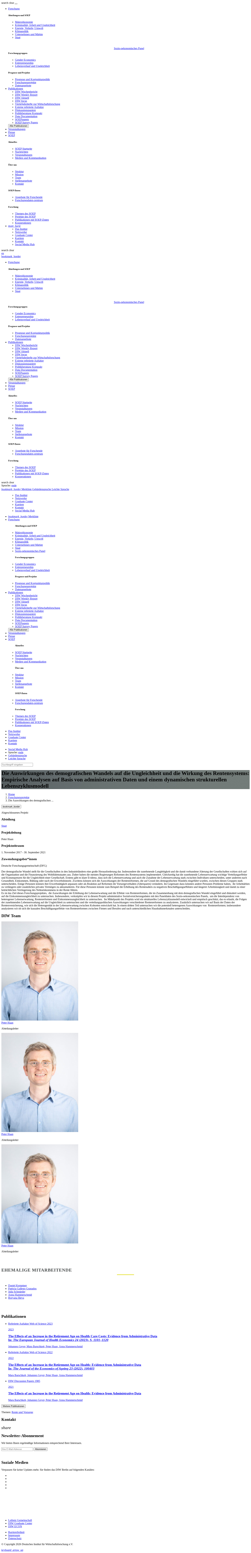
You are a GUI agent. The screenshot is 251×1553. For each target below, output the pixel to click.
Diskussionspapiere (25, 110)
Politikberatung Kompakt (28, 113)
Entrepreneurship (24, 62)
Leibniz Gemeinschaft (20, 1520)
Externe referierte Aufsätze (29, 107)
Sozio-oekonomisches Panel (129, 48)
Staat (17, 37)
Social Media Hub (25, 244)
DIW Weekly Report (26, 94)
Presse (11, 132)
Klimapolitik (22, 31)
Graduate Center (24, 235)
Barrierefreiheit (16, 1532)
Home (11, 794)
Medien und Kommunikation (30, 157)
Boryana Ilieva (16, 1297)
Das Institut (21, 229)
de (15, 485)
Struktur (19, 171)
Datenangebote (23, 85)
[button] (8, 2)
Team (18, 177)
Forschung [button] (14, 8)
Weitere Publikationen (13, 1406)
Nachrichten (21, 151)
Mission (19, 174)
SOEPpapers (22, 119)
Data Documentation (26, 116)
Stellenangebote (23, 180)
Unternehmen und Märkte (29, 34)
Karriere (19, 238)
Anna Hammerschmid (20, 1294)
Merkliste (23, 516)
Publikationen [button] (15, 88)
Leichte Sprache (17, 758)
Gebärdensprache (17, 755)
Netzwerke (21, 232)
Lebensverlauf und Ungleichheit (32, 66)
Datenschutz (15, 1538)
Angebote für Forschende (29, 197)
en (2, 253)
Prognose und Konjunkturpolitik (32, 79)
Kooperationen (23, 222)
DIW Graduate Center (20, 1523)
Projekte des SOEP (25, 216)
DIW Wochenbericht (26, 91)
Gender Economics (25, 59)
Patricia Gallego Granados (22, 1288)
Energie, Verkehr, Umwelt (29, 28)
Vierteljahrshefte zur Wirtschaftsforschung (37, 104)
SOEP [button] (11, 135)
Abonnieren (40, 1449)
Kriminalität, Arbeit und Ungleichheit (35, 25)
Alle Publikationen (18, 126)
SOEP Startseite (23, 148)
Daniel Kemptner (17, 1285)
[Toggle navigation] (16, 3)
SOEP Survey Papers (26, 122)
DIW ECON (15, 1526)
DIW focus (21, 100)
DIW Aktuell (22, 97)
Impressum (14, 1535)
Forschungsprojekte (25, 82)
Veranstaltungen (16, 129)
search (4, 2)
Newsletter (7, 1455)
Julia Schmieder (16, 1291)
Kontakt (19, 183)
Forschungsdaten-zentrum (29, 200)
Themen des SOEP (25, 213)
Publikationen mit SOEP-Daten (32, 219)
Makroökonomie (24, 22)
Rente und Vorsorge (22, 1412)
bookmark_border (11, 256)
